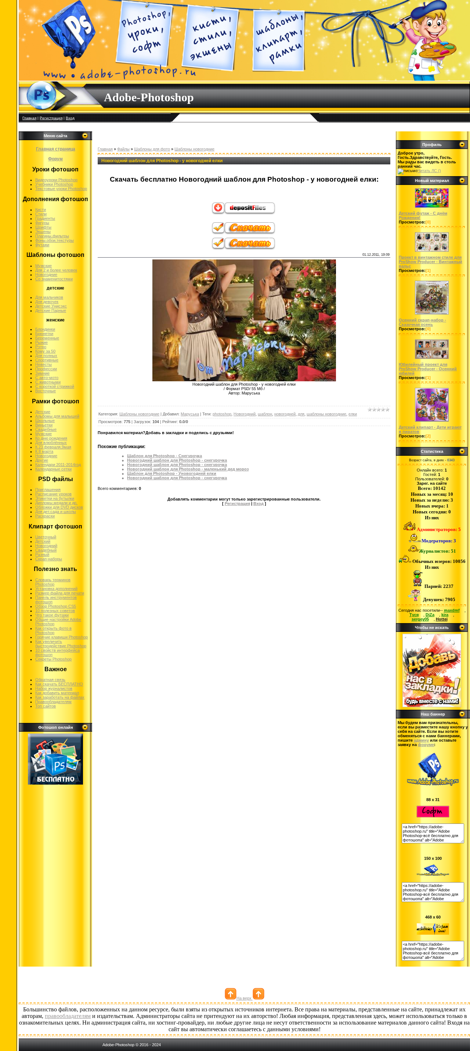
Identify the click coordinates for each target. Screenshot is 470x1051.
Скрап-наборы (48, 559)
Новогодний (46, 545)
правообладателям (68, 1016)
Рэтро (40, 347)
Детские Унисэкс (51, 306)
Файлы (123, 149)
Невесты (43, 364)
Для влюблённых (51, 442)
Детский (42, 541)
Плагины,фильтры (52, 236)
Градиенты (45, 218)
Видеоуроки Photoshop (56, 180)
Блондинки (45, 329)
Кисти (40, 209)
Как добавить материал (57, 693)
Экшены (43, 231)
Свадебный (46, 550)
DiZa (430, 614)
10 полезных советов (55, 610)
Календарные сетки (53, 469)
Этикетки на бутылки (54, 498)
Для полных (46, 355)
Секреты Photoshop (53, 659)
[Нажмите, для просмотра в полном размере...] (244, 380)
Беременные (47, 338)
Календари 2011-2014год (58, 464)
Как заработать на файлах (59, 697)
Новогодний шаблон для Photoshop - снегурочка (177, 460)
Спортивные (46, 360)
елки (352, 414)
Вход (70, 118)
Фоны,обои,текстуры (54, 240)
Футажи (42, 245)
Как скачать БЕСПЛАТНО (59, 684)
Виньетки (44, 425)
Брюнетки (44, 333)
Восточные (45, 391)
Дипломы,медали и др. (56, 503)
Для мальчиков (49, 297)
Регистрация (51, 118)
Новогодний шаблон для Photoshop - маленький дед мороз (188, 469)
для (301, 414)
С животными (48, 382)
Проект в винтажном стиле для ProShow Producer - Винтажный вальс (430, 261)
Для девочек (46, 301)
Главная (29, 118)
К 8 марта (44, 451)
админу (421, 740)
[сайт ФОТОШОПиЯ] (431, 705)
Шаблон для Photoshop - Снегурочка (164, 456)
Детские (42, 412)
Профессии (46, 369)
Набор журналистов (53, 688)
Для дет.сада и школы (55, 511)
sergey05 (420, 619)
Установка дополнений (56, 588)
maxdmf (452, 610)
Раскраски (45, 516)
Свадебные (46, 429)
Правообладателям (53, 701)
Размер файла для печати (59, 593)
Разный (42, 554)
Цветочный (45, 537)
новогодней (285, 414)
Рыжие (41, 342)
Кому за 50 (45, 351)
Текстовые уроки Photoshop (61, 188)
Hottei (442, 619)
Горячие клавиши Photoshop (61, 637)
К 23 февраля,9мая (53, 447)
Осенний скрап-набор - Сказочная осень (422, 322)
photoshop (222, 414)
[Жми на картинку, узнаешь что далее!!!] (431, 208)
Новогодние (46, 274)
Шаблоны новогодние (194, 149)
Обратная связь (50, 679)
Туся (414, 614)
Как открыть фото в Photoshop (53, 630)
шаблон (265, 414)
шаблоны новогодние (326, 414)
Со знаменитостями (54, 279)
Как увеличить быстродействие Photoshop (60, 643)
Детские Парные (50, 310)
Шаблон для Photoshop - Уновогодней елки (171, 473)
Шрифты (43, 227)
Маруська (190, 414)
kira (444, 614)
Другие (41, 460)
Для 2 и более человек (56, 270)
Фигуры (42, 223)
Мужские (43, 265)
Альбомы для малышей (57, 416)
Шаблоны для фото (152, 149)
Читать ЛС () (429, 170)
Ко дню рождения (51, 438)
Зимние (42, 373)
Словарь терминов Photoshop (52, 582)
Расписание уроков (53, 494)
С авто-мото (46, 377)
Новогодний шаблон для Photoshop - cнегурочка (177, 464)
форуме (426, 744)
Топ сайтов (45, 706)
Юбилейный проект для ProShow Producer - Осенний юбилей (428, 368)
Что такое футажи (52, 615)
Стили (41, 214)
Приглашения (48, 489)
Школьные (45, 420)
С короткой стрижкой (54, 386)
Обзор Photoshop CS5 (55, 606)
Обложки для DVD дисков (59, 507)
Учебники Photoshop (54, 184)
